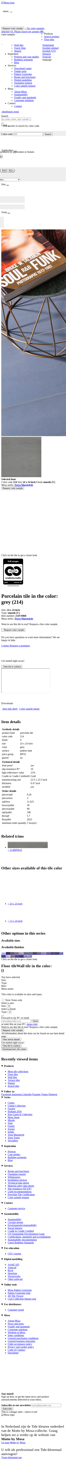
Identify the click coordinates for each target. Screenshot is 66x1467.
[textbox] (16, 119)
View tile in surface (12, 666)
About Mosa (20, 91)
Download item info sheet (14, 1049)
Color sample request (24, 85)
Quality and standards (25, 97)
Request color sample (13, 28)
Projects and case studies (26, 56)
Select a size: (7, 1003)
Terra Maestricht (23, 485)
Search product (51, 36)
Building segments (23, 59)
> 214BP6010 (15, 850)
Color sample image (29, 708)
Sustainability (21, 94)
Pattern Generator (23, 74)
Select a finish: (8, 1009)
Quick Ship (20, 48)
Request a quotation (20, 645)
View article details (11, 1039)
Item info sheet (10, 708)
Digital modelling (23, 80)
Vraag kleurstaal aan (11, 1457)
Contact (18, 106)
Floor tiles (49, 39)
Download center (23, 68)
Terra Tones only (13, 1000)
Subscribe (7, 1409)
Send (35, 1021)
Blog (16, 62)
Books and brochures (25, 77)
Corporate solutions (24, 100)
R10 (4, 170)
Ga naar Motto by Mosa (13, 1442)
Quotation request (23, 83)
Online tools (20, 71)
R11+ (11, 170)
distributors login (10, 111)
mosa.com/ (32, 1024)
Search (48, 134)
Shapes (17, 51)
